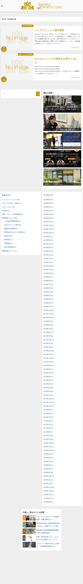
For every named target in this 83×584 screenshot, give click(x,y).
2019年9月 (47, 498)
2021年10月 (47, 406)
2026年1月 (47, 222)
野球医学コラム (7, 218)
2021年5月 (47, 424)
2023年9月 (47, 321)
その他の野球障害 (27, 25)
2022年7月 (47, 373)
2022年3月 (47, 388)
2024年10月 (47, 273)
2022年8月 (47, 369)
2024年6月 (47, 288)
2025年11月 (47, 229)
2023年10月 (47, 317)
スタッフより (7, 207)
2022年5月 (47, 380)
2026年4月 (47, 210)
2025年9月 (47, 236)
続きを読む (75, 47)
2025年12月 (47, 225)
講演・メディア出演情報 (25, 54)
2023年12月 (47, 310)
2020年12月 (47, 443)
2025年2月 (47, 258)
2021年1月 (47, 439)
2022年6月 (47, 376)
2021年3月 (47, 432)
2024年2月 (47, 303)
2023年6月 (47, 332)
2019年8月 (47, 502)
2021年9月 (47, 410)
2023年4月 (47, 340)
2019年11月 (47, 491)
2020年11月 (47, 447)
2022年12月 (47, 354)
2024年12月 (47, 266)
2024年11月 (47, 269)
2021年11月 (47, 402)
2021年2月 (47, 435)
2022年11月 (47, 358)
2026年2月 (47, 218)
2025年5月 (47, 251)
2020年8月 (47, 458)
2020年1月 (47, 483)
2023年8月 (47, 325)
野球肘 (6, 236)
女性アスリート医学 (11, 225)
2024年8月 (47, 281)
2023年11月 (47, 314)
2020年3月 (47, 476)
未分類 (4, 210)
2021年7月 (47, 417)
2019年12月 (47, 487)
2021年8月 (47, 413)
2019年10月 (47, 494)
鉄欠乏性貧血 (9, 247)
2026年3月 (47, 214)
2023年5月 (47, 336)
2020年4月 (47, 472)
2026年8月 (47, 199)
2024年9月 (47, 277)
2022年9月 (47, 365)
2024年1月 (47, 306)
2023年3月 (47, 343)
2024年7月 (47, 284)
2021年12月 (47, 399)
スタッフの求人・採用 (10, 203)
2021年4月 (47, 428)
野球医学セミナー (8, 251)
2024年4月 (47, 295)
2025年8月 (47, 240)
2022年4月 (47, 384)
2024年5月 (47, 292)
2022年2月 (47, 391)
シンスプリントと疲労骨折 (49, 30)
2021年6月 (47, 421)
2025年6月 (47, 247)
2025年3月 (47, 255)
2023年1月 (47, 351)
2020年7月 (47, 461)
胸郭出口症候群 (10, 228)
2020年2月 (47, 480)
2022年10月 (47, 362)
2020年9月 (47, 454)
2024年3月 (47, 299)
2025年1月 (47, 262)
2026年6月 (47, 203)
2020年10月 (47, 450)
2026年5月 (47, 207)
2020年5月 (47, 469)
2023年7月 (47, 329)
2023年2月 (47, 347)
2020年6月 (47, 465)
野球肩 (6, 239)
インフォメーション (9, 199)
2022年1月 (47, 395)
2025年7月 (47, 244)
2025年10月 (47, 233)
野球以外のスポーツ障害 (13, 232)
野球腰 (6, 243)
